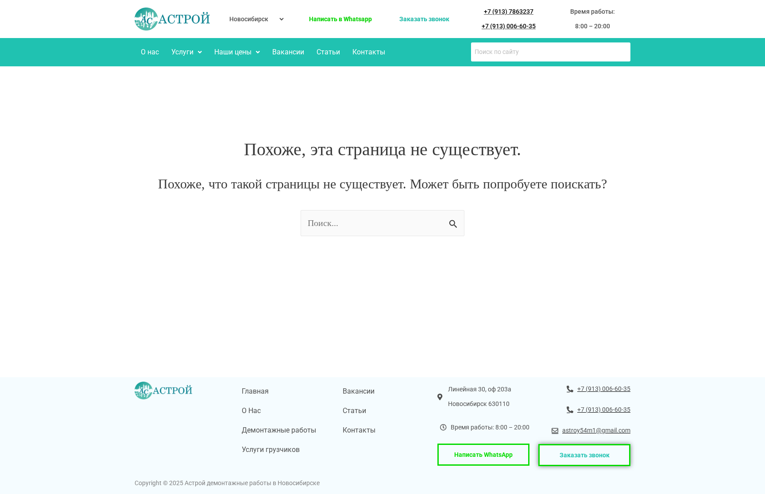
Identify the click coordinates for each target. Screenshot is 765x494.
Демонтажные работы (279, 430)
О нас (150, 52)
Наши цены (232, 52)
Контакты (368, 52)
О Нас (251, 410)
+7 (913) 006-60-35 (509, 26)
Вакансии (288, 52)
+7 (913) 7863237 (508, 11)
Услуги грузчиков (271, 449)
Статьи (328, 52)
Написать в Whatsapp (340, 19)
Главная (255, 391)
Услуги (182, 52)
